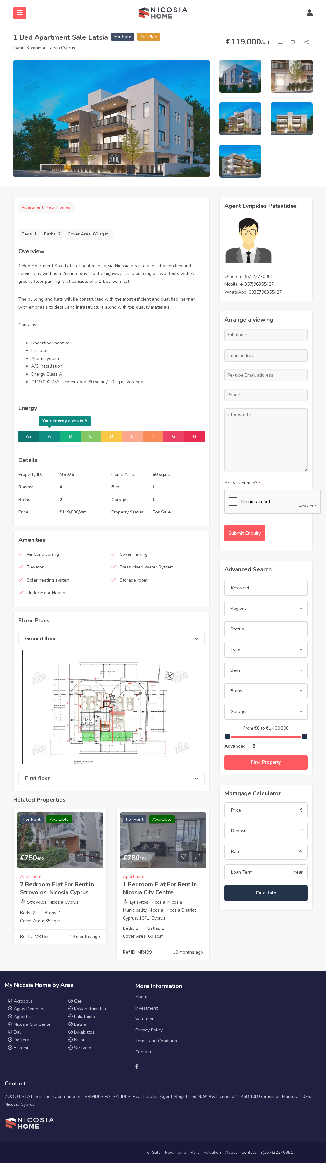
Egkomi (21, 1048)
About (141, 997)
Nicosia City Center (33, 1024)
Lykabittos (84, 1032)
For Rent (31, 819)
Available (59, 819)
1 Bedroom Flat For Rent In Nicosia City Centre (160, 888)
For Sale (122, 37)
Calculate (266, 893)
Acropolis (23, 1001)
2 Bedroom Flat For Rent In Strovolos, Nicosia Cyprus (57, 888)
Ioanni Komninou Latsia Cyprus (44, 48)
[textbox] (266, 608)
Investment (146, 1008)
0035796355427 (265, 292)
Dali (18, 1032)
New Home (175, 1152)
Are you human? (242, 483)
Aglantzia (23, 1017)
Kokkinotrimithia (90, 1009)
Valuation (145, 1019)
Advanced (235, 746)
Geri (77, 1001)
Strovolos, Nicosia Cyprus (53, 902)
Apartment (32, 207)
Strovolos (84, 1048)
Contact (143, 1052)
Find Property (266, 762)
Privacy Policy (149, 1030)
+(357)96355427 (257, 284)
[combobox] (266, 608)
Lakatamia (84, 1017)
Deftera (21, 1040)
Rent (194, 1152)
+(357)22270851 (256, 277)
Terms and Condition (156, 1041)
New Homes (58, 207)
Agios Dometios (30, 1009)
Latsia (80, 1024)
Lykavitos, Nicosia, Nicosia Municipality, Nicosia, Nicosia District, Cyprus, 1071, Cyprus (160, 910)
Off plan (148, 37)
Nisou (80, 1040)
